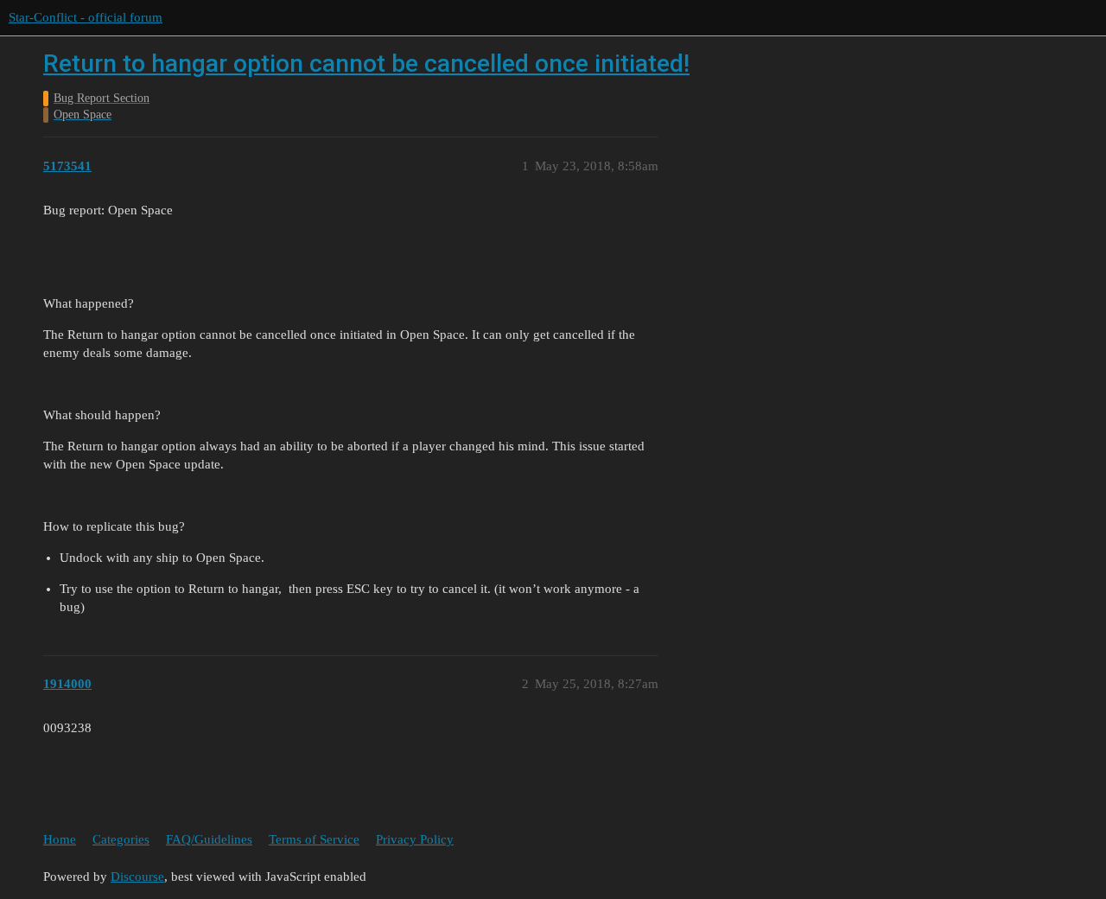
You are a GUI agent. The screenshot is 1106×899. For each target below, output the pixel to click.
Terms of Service (314, 839)
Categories (120, 839)
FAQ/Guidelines (209, 839)
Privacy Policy (415, 839)
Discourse (137, 876)
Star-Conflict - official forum (85, 17)
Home (59, 839)
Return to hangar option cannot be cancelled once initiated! (366, 63)
